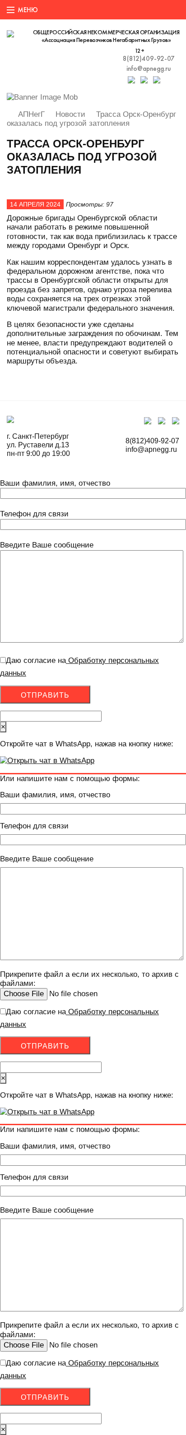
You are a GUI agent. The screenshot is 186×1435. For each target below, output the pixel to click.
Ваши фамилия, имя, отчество (55, 483)
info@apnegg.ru (148, 68)
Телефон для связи (34, 514)
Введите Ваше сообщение (46, 545)
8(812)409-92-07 (149, 59)
